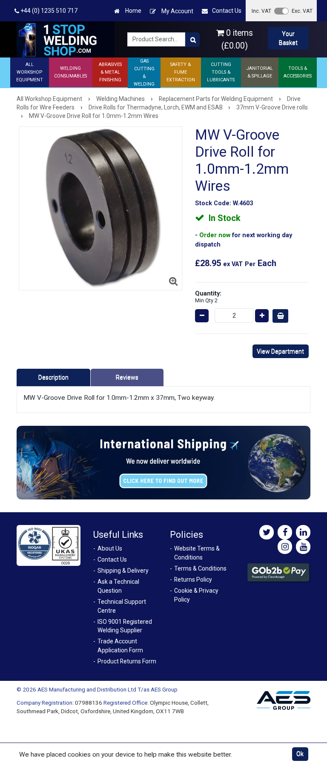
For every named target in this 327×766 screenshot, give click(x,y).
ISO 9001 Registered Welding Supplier (125, 626)
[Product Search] (192, 39)
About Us (110, 548)
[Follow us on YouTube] (303, 546)
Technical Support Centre (122, 606)
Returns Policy (193, 579)
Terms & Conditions (200, 568)
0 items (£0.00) (237, 39)
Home (132, 10)
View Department (280, 351)
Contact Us (226, 10)
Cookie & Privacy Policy (196, 595)
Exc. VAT (302, 11)
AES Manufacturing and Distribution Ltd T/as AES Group (107, 689)
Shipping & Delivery (123, 570)
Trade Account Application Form (120, 646)
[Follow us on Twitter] (266, 532)
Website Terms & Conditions (197, 553)
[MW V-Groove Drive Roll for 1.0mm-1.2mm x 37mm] (100, 208)
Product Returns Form (127, 661)
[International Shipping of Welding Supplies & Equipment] (163, 462)
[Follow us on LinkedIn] (303, 532)
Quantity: (208, 297)
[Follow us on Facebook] (285, 532)
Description (53, 377)
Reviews (127, 377)
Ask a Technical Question (118, 586)
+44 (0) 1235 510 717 (48, 10)
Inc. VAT (261, 11)
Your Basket (288, 38)
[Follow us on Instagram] (285, 546)
